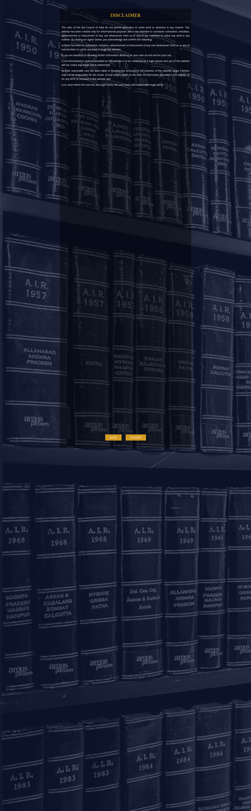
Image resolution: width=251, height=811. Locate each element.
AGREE (113, 437)
